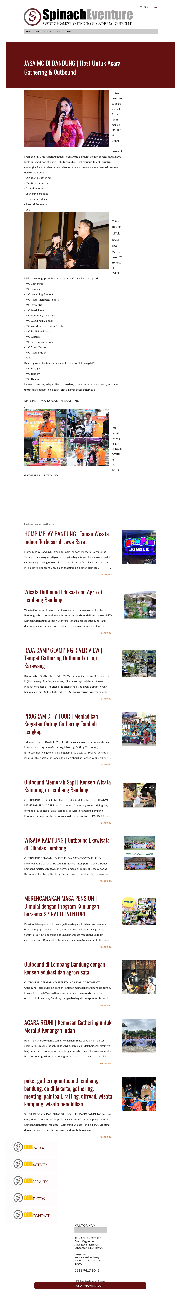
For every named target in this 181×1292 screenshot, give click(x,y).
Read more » (106, 574)
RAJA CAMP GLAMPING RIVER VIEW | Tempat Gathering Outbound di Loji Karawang (63, 658)
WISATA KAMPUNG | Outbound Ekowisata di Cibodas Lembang (67, 844)
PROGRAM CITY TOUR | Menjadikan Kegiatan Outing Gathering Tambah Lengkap (61, 724)
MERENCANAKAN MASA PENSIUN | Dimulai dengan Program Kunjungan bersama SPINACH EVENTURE (61, 906)
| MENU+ (47, 31)
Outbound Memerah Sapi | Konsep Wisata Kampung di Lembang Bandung (67, 786)
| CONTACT (57, 31)
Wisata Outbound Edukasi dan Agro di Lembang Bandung (63, 595)
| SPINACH (37, 31)
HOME (27, 31)
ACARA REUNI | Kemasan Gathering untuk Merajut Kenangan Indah (67, 1026)
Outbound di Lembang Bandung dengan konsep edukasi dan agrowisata (64, 968)
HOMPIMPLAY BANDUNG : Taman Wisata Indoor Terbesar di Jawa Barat (66, 537)
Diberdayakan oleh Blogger (92, 1281)
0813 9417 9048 (87, 1270)
